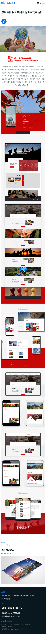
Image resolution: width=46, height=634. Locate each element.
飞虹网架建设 (7, 550)
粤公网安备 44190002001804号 (12, 629)
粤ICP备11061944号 (8, 627)
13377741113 (15, 613)
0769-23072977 (16, 616)
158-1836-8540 (11, 607)
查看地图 (7, 599)
